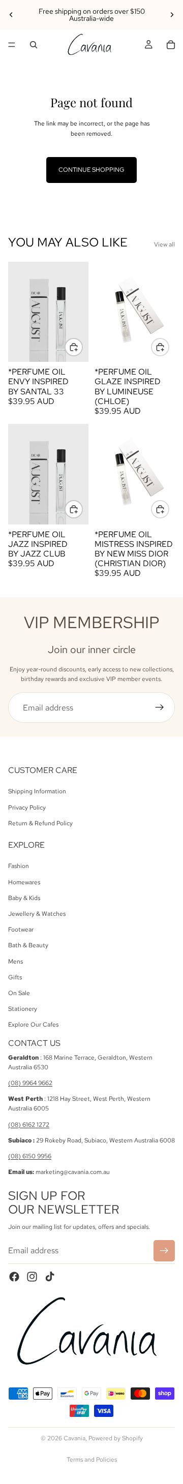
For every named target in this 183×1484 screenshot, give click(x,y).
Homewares (24, 882)
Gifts (15, 977)
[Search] (33, 45)
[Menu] (11, 44)
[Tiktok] (50, 1277)
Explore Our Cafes (33, 1025)
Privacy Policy (27, 807)
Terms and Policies (92, 1460)
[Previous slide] (11, 15)
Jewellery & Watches (37, 914)
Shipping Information (37, 792)
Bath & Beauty (28, 946)
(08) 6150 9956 (29, 1156)
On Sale (19, 993)
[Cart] (171, 45)
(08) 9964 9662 (30, 1083)
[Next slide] (172, 15)
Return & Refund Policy (40, 823)
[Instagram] (32, 1277)
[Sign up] (159, 707)
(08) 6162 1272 (28, 1125)
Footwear (21, 930)
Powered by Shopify (115, 1438)
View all (164, 244)
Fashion (18, 866)
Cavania (74, 1438)
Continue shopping (91, 170)
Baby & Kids (24, 898)
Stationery (22, 1009)
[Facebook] (14, 1277)
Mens (15, 961)
